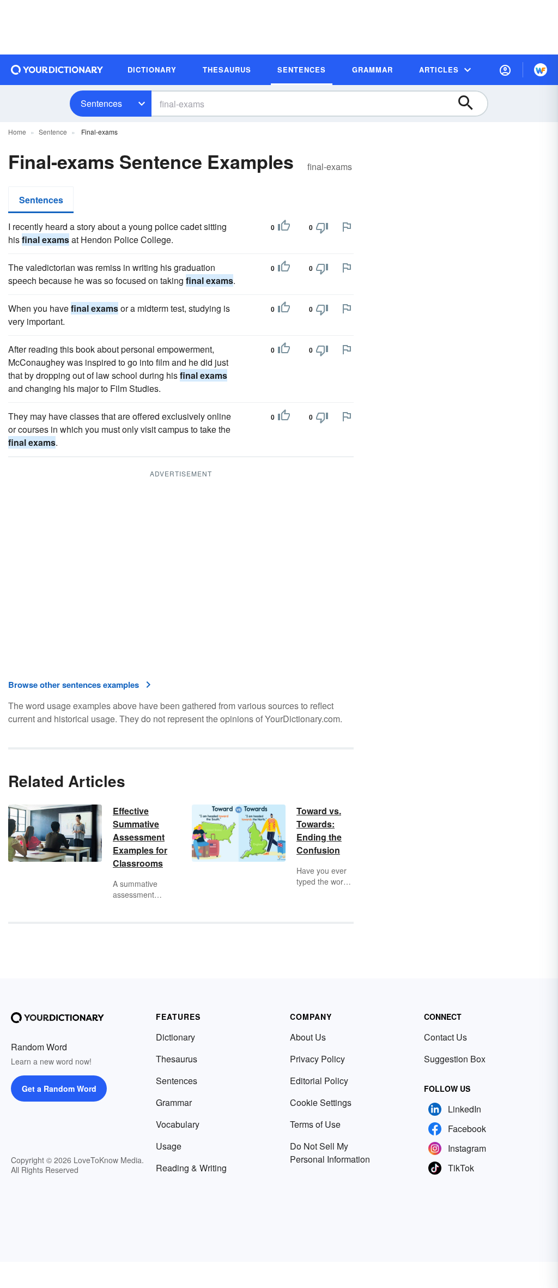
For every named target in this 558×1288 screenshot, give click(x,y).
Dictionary (175, 1037)
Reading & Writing (191, 1168)
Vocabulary (177, 1124)
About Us (308, 1037)
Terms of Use (315, 1124)
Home (17, 131)
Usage (168, 1146)
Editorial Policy (319, 1080)
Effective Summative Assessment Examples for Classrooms (140, 837)
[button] (505, 69)
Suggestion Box (455, 1059)
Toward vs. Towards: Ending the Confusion (319, 830)
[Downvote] (322, 227)
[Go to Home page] (57, 70)
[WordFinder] (540, 70)
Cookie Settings (320, 1102)
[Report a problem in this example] (346, 226)
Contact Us (445, 1037)
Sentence (53, 131)
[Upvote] (283, 227)
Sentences (101, 103)
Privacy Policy (317, 1059)
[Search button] (470, 104)
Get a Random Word (59, 1088)
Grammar (174, 1102)
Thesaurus (176, 1059)
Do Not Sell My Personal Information (330, 1152)
